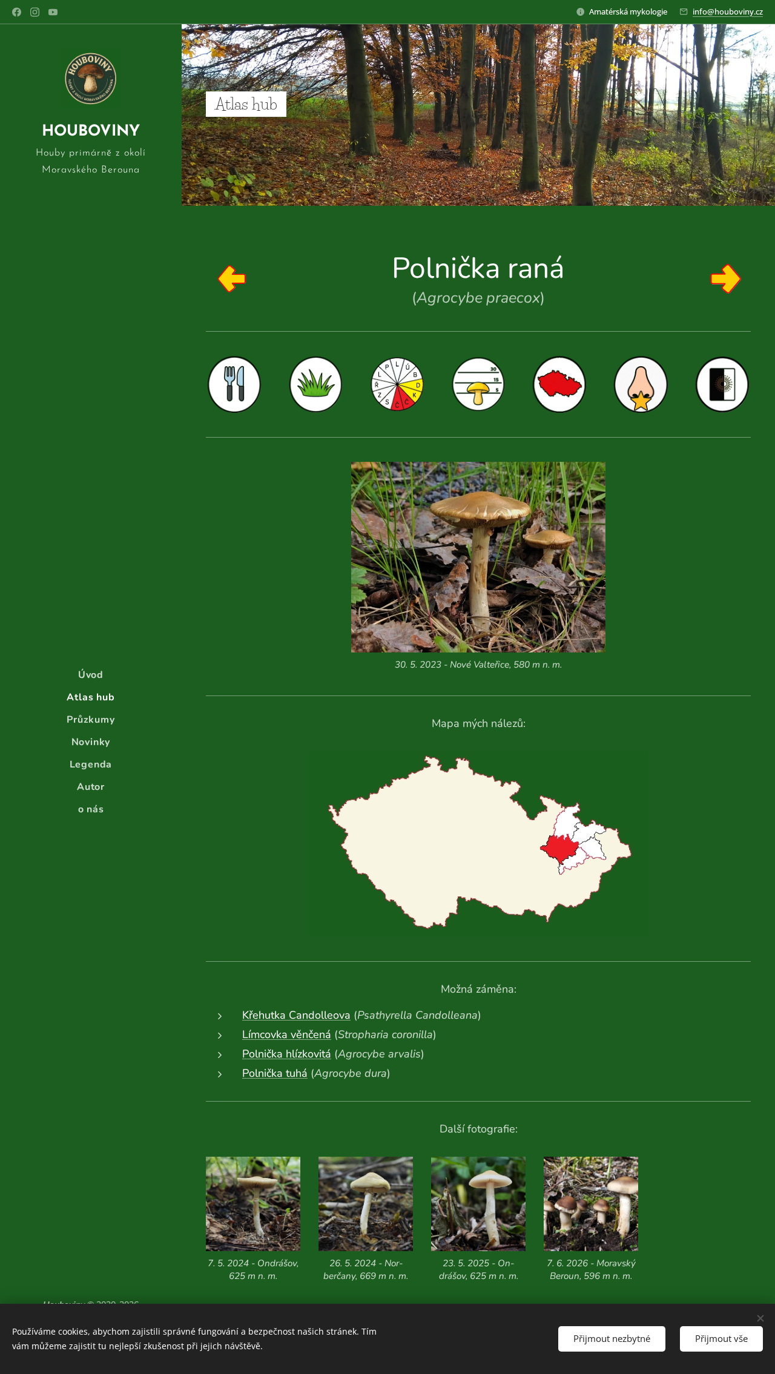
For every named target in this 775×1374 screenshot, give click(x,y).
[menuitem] (91, 675)
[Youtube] (53, 12)
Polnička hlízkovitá (286, 1054)
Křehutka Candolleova (296, 1015)
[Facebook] (16, 12)
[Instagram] (34, 12)
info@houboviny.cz (728, 11)
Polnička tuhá (275, 1073)
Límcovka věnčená (286, 1034)
